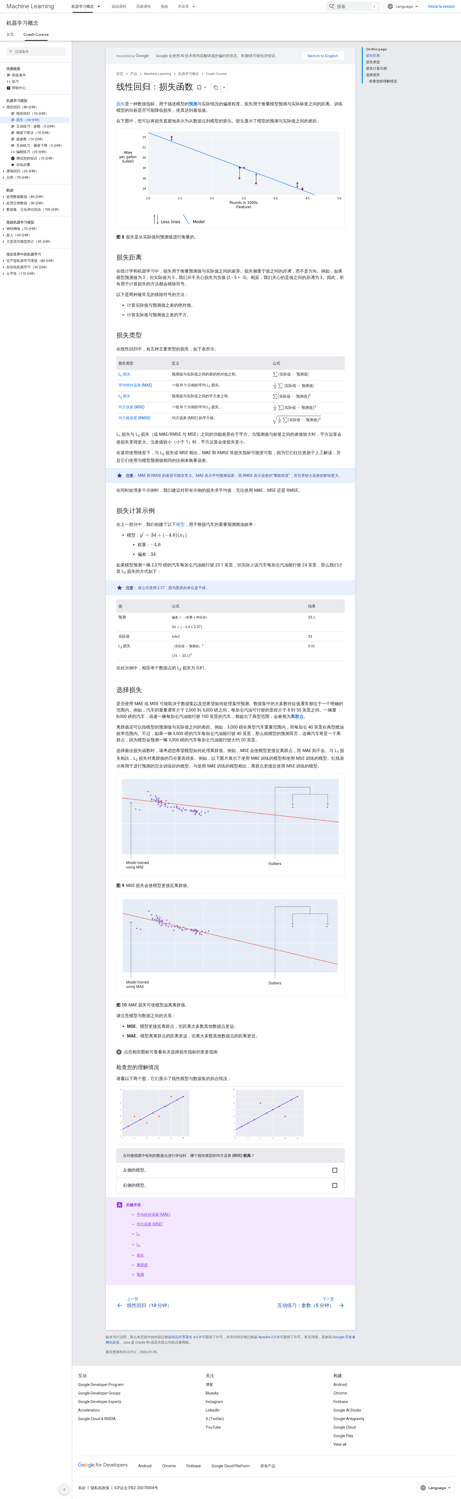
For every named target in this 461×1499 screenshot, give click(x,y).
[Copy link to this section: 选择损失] (147, 690)
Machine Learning (30, 6)
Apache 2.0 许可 (270, 1337)
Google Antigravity (348, 1419)
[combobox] (353, 6)
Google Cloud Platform (231, 1466)
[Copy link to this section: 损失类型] (147, 336)
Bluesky (212, 1393)
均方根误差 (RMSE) (134, 418)
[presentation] (291, 374)
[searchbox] (35, 51)
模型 (180, 524)
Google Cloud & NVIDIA (97, 1419)
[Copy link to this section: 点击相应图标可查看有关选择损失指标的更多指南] (223, 1052)
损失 (120, 103)
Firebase (340, 1402)
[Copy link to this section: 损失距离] (147, 258)
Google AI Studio (347, 1410)
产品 (133, 74)
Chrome (340, 1393)
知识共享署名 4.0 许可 (188, 1337)
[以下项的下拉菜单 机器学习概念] (100, 6)
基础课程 (119, 6)
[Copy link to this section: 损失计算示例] (160, 511)
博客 (209, 1384)
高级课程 (143, 6)
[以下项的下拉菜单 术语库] (195, 6)
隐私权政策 (100, 1488)
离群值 (142, 1265)
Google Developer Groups (99, 1393)
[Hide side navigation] (64, 1489)
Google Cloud (344, 1427)
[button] (35, 107)
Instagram (214, 1402)
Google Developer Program (101, 1384)
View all (339, 1444)
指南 (164, 6)
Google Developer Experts (99, 1402)
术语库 (183, 6)
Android (340, 1384)
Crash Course (36, 34)
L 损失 (124, 374)
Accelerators (89, 1410)
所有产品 (267, 1466)
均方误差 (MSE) (131, 407)
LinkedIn (213, 1410)
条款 (82, 1488)
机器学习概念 (82, 6)
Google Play (343, 1436)
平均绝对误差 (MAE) (135, 385)
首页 (10, 34)
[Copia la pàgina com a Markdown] (216, 87)
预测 (140, 1274)
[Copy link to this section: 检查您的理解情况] (164, 1068)
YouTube (213, 1427)
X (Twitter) (215, 1419)
